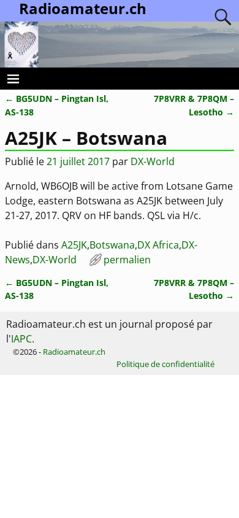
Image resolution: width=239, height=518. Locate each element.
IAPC (21, 339)
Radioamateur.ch (74, 351)
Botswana (112, 245)
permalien (127, 259)
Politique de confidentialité (165, 363)
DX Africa (158, 245)
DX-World (54, 259)
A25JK (74, 245)
